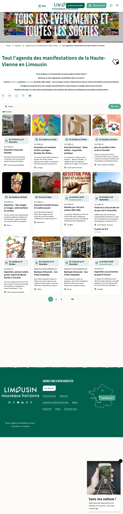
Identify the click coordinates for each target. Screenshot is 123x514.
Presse (58, 409)
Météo (74, 402)
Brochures (64, 396)
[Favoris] (117, 5)
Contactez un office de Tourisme (55, 402)
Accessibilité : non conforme (20, 426)
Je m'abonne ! (49, 388)
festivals (14, 82)
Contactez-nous (70, 409)
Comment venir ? (107, 398)
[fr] (61, 5)
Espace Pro (47, 409)
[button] (111, 5)
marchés (30, 82)
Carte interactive (49, 396)
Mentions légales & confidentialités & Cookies (20, 423)
